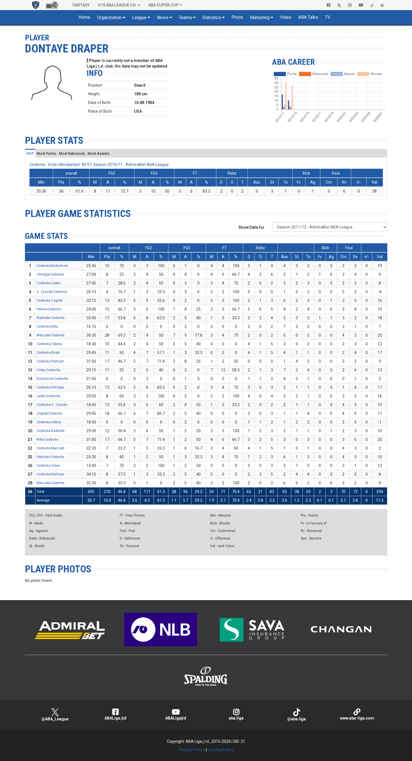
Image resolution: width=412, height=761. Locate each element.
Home (84, 17)
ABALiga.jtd (115, 718)
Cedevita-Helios (49, 422)
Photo (237, 17)
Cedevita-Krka (47, 327)
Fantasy (81, 5)
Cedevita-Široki (48, 353)
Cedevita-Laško (48, 283)
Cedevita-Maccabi (50, 448)
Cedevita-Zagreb (49, 300)
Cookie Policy (221, 750)
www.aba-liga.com (357, 718)
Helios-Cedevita (49, 309)
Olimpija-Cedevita (50, 274)
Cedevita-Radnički (50, 431)
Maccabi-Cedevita (50, 335)
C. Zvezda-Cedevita (52, 292)
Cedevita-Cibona (49, 344)
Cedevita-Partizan (50, 361)
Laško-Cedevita (48, 396)
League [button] (139, 17)
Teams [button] (185, 17)
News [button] (162, 17)
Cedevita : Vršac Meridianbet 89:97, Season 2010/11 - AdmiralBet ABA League (99, 164)
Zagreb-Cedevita (49, 413)
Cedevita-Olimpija (50, 387)
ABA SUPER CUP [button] (163, 5)
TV (327, 17)
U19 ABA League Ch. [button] (117, 5)
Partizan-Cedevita (50, 457)
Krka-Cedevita (47, 439)
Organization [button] (109, 17)
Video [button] (285, 17)
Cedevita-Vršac (48, 466)
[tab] (30, 153)
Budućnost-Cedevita (52, 379)
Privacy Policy (192, 750)
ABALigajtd (175, 718)
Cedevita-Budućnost (52, 266)
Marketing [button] (260, 17)
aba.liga (236, 718)
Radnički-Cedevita (50, 318)
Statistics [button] (211, 17)
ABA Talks (308, 17)
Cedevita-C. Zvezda (52, 405)
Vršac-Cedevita (48, 370)
